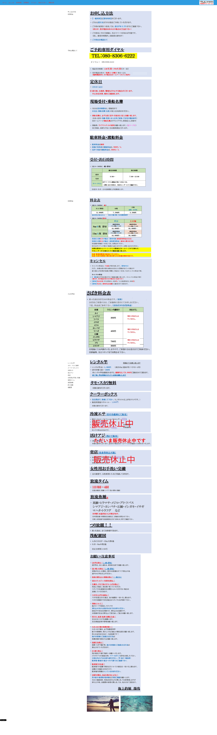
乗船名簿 (51, 2)
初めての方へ (42, 2)
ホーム (5, 2)
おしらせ (11, 2)
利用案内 (26, 2)
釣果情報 (19, 2)
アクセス (33, 2)
